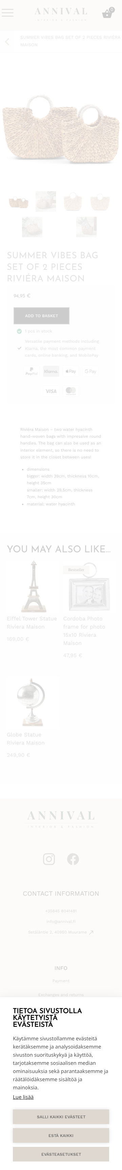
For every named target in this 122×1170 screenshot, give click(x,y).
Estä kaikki (61, 1135)
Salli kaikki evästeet (61, 1117)
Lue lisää (23, 1097)
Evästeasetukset (61, 1154)
